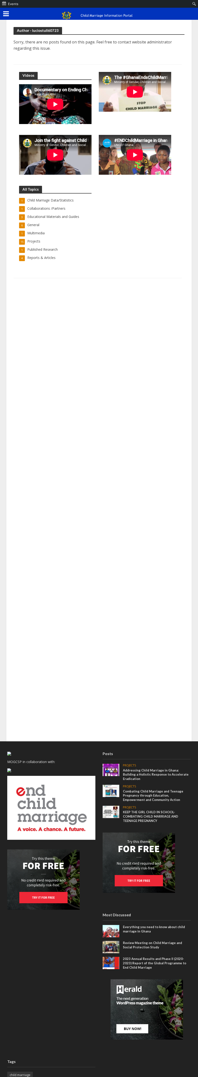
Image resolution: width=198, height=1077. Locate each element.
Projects (129, 765)
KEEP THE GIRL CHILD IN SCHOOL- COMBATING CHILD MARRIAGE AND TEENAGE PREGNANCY (150, 816)
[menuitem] (194, 4)
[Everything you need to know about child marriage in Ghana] (111, 930)
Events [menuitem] (13, 4)
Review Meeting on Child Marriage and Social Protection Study (152, 945)
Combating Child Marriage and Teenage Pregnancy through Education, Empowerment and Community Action (153, 795)
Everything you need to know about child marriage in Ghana (154, 929)
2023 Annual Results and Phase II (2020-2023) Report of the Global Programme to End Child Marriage (154, 963)
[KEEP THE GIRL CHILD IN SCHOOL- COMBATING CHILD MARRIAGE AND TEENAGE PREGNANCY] (111, 811)
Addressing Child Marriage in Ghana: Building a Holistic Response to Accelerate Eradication (156, 774)
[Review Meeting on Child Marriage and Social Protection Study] (111, 946)
